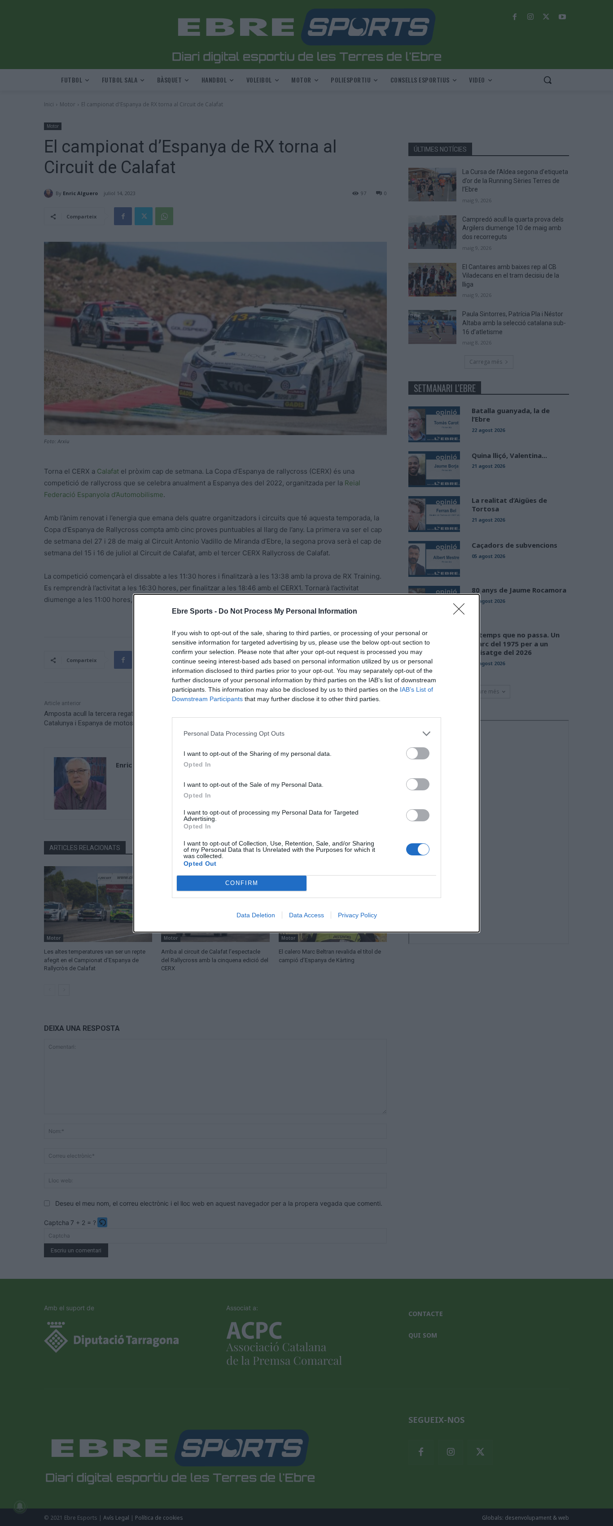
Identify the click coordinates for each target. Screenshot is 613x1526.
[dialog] (306, 763)
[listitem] (306, 733)
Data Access (306, 915)
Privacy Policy (357, 915)
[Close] (461, 611)
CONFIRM (241, 883)
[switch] (417, 753)
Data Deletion (255, 915)
